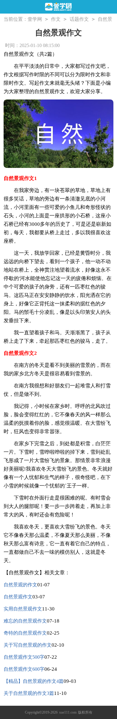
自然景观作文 (18, 596)
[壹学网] (59, 7)
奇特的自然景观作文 (25, 632)
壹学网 (35, 19)
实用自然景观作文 (23, 608)
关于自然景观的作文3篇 (29, 693)
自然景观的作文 (20, 584)
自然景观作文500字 (24, 657)
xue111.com (67, 712)
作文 (56, 19)
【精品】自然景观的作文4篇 (34, 681)
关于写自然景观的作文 (28, 645)
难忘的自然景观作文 (25, 620)
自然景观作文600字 (24, 669)
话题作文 (79, 19)
